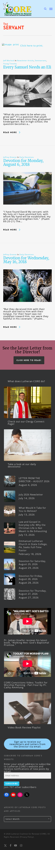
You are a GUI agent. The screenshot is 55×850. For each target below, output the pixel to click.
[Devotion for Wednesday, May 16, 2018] (27, 306)
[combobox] (27, 819)
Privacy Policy (26, 837)
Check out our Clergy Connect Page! (26, 422)
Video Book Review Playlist (24, 727)
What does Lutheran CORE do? (26, 381)
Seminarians (40, 60)
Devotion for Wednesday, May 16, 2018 (26, 260)
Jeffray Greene (10, 157)
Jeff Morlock (8, 60)
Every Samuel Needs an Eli (27, 67)
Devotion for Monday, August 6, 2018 (23, 162)
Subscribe (12, 783)
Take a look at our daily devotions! (22, 465)
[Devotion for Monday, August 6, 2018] (27, 209)
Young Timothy (10, 63)
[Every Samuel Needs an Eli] (27, 112)
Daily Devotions (26, 157)
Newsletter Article (25, 60)
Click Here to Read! (28, 360)
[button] (50, 8)
